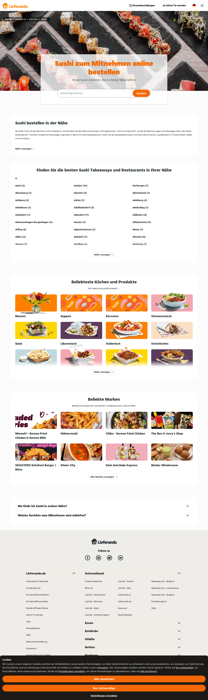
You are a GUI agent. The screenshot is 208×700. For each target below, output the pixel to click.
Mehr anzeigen (23, 148)
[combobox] (94, 93)
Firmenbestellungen (143, 5)
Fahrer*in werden (176, 5)
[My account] (202, 5)
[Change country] (194, 5)
